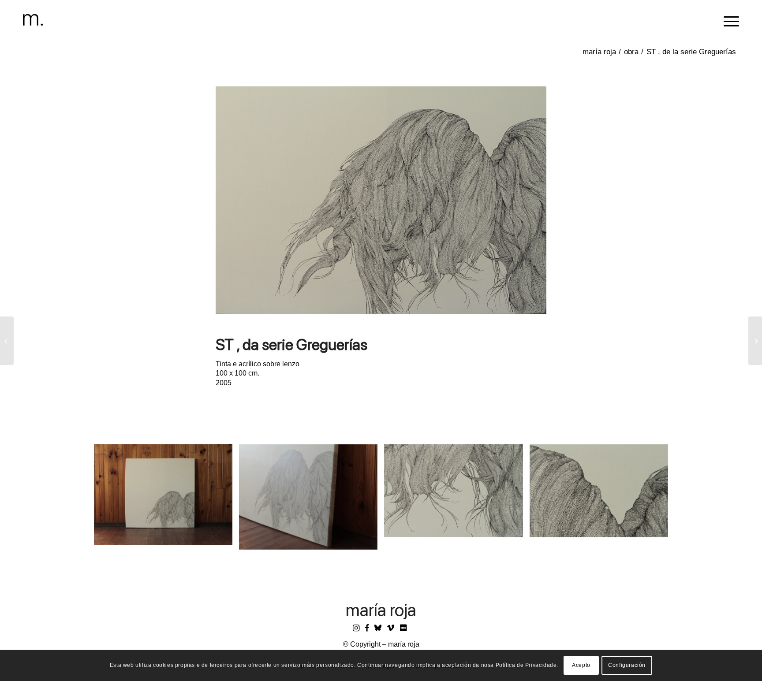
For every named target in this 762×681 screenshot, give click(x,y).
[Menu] (728, 20)
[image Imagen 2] (311, 500)
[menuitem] (728, 20)
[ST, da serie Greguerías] (7, 340)
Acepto (581, 665)
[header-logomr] (33, 20)
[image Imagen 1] (166, 497)
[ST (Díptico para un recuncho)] (755, 340)
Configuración (627, 665)
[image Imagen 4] (602, 494)
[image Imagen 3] (456, 494)
